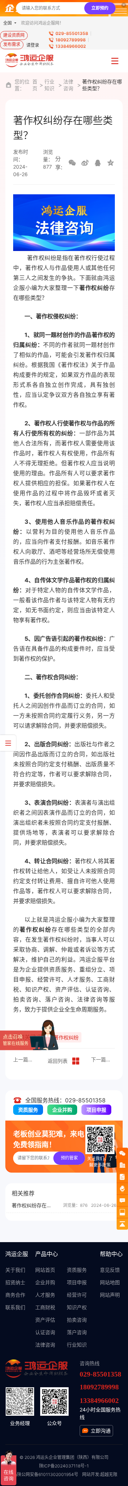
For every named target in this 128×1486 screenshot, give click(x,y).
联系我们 (15, 1307)
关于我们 (15, 1270)
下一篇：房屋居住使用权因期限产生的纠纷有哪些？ (103, 1059)
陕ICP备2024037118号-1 (64, 1466)
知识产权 (77, 1307)
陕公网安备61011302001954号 (47, 1474)
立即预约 (99, 8)
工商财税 (45, 1307)
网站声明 (110, 1295)
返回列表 (58, 1061)
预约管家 (69, 1157)
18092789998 (70, 39)
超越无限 (108, 1474)
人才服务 (45, 1295)
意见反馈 (110, 1270)
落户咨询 (77, 1332)
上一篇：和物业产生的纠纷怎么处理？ (25, 1059)
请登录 (32, 45)
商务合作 (15, 1295)
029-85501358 (71, 33)
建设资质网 (14, 35)
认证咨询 (45, 1332)
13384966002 (70, 46)
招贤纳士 (15, 1282)
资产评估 (45, 1320)
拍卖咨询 (77, 1320)
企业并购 (62, 1110)
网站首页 (45, 1270)
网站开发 (90, 1474)
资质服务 (28, 1110)
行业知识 (49, 84)
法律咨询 (68, 84)
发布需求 (11, 44)
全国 (8, 23)
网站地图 (110, 1282)
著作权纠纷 (66, 1037)
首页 (34, 84)
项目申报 (96, 1110)
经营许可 (77, 1295)
